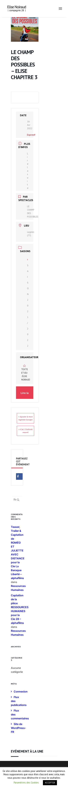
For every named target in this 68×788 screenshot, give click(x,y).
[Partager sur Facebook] (19, 476)
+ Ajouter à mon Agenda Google (25, 418)
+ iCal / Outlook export (25, 430)
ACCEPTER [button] (50, 782)
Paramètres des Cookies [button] (26, 782)
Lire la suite (27, 170)
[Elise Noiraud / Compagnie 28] (16, 8)
